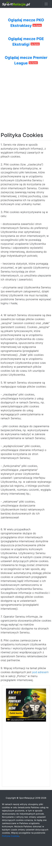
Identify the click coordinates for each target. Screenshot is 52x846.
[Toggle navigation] (46, 4)
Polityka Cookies (10, 836)
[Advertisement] (26, 93)
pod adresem (40, 672)
